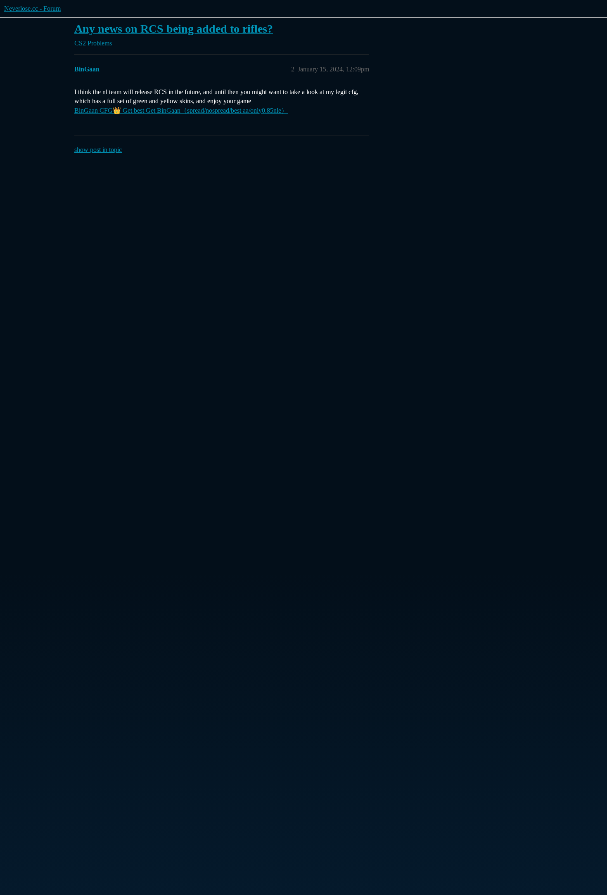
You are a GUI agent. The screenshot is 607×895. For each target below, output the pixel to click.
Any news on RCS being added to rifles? (173, 28)
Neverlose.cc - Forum (32, 8)
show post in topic (98, 149)
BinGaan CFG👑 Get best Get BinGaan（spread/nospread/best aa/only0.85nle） (181, 110)
